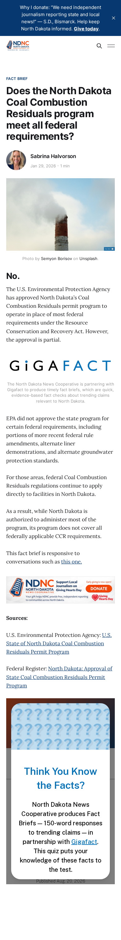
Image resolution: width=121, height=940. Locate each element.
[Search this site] (99, 46)
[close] (114, 18)
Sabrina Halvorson (53, 156)
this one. (71, 561)
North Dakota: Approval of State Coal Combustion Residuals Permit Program (59, 677)
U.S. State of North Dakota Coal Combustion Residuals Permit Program (59, 643)
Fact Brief (17, 78)
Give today (86, 29)
